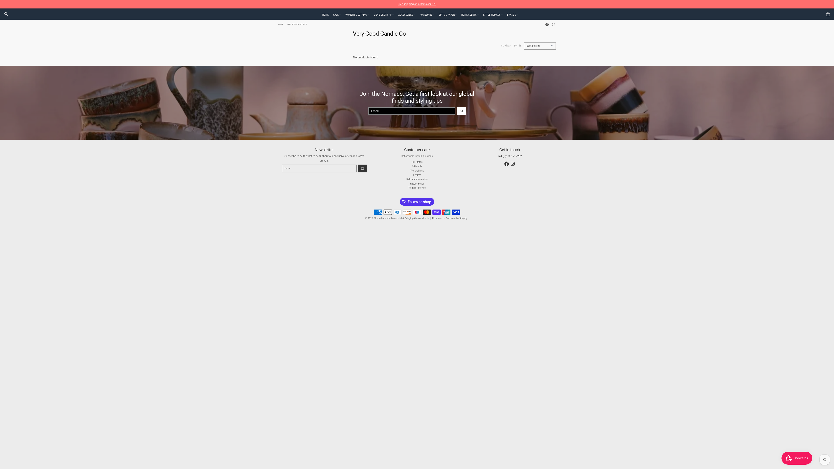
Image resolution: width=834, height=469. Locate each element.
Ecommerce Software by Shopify (449, 218)
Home (280, 24)
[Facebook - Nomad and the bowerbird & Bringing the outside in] (547, 24)
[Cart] (828, 14)
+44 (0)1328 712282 (510, 156)
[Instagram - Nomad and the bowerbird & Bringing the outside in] (553, 24)
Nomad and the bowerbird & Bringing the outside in (401, 218)
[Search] (6, 14)
